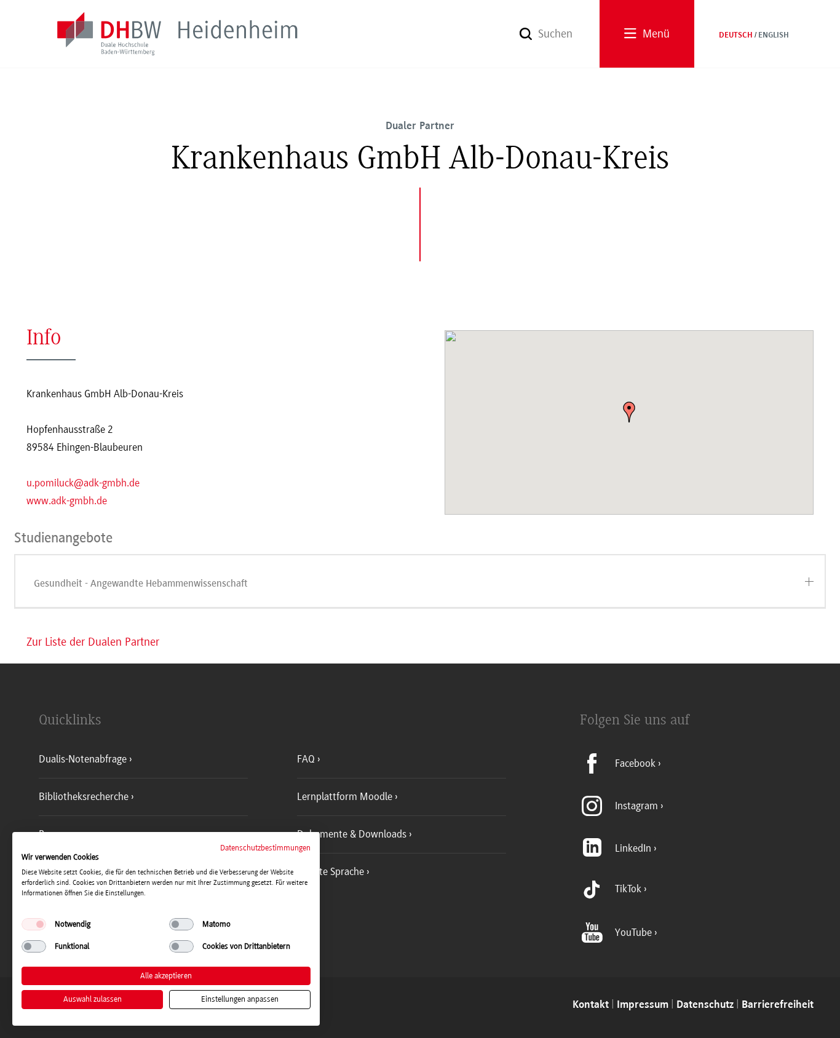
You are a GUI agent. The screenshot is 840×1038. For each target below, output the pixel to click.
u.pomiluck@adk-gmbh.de (83, 483)
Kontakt (591, 1005)
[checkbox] (34, 924)
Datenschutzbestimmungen (265, 847)
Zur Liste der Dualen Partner (92, 642)
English (773, 35)
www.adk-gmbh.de (66, 500)
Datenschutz (705, 1005)
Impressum (642, 1005)
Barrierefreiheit (778, 1005)
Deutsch (736, 35)
